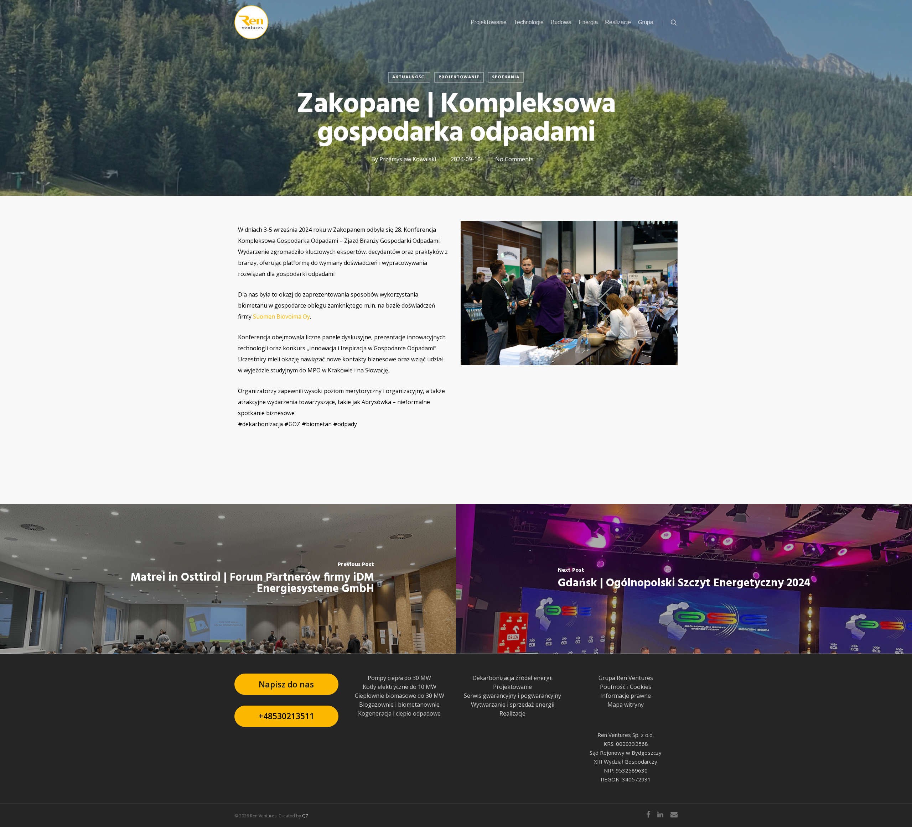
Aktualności (409, 77)
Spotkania (505, 77)
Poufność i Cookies (625, 687)
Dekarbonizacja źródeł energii (512, 678)
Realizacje (512, 713)
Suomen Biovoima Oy (281, 316)
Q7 (305, 816)
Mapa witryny (625, 704)
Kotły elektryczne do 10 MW (399, 687)
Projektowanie (459, 77)
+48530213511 (286, 716)
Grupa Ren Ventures (625, 678)
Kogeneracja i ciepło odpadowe (399, 713)
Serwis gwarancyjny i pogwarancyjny (512, 696)
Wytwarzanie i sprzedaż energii (512, 704)
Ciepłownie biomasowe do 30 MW (399, 696)
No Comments (514, 159)
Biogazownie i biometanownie (399, 704)
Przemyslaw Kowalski (407, 159)
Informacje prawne (625, 696)
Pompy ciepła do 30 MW (399, 678)
